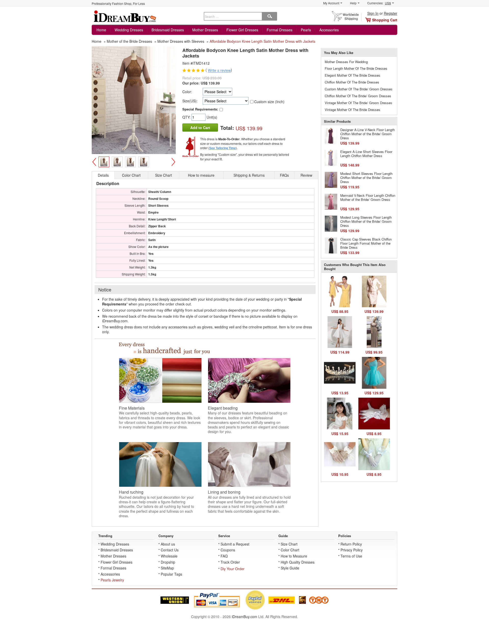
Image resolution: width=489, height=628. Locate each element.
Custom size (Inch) (269, 101)
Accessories (329, 29)
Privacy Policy (352, 549)
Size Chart (289, 544)
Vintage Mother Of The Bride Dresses (352, 109)
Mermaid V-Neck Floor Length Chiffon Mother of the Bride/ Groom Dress (367, 197)
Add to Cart (200, 127)
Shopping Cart (384, 19)
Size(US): (190, 100)
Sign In (372, 13)
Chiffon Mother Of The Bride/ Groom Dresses (358, 95)
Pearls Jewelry (112, 579)
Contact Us (170, 549)
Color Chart (290, 549)
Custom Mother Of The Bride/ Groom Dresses (358, 89)
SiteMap (167, 567)
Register (390, 13)
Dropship (168, 562)
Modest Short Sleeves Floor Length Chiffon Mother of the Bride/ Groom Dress (366, 177)
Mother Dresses (205, 29)
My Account (331, 3)
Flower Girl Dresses (242, 29)
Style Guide (290, 567)
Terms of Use (351, 556)
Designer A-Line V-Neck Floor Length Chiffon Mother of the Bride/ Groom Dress (367, 133)
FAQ (224, 556)
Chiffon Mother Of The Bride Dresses (352, 82)
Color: (187, 91)
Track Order (230, 562)
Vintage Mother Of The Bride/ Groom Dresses (358, 102)
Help (353, 3)
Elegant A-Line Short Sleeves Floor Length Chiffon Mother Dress (366, 153)
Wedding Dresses (129, 29)
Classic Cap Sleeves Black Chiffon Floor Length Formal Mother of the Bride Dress (366, 243)
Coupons (228, 549)
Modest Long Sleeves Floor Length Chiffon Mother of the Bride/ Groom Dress (366, 221)
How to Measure (294, 556)
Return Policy (351, 544)
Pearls (306, 29)
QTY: (187, 117)
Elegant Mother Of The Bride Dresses (352, 75)
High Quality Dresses (298, 562)
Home (101, 29)
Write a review (219, 70)
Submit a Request (235, 544)
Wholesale (169, 556)
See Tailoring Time (222, 148)
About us (168, 544)
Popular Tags (171, 574)
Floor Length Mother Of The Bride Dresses (356, 68)
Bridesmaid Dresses (168, 29)
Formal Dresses (279, 29)
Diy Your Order (232, 568)
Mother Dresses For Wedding (346, 61)
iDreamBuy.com (244, 616)
